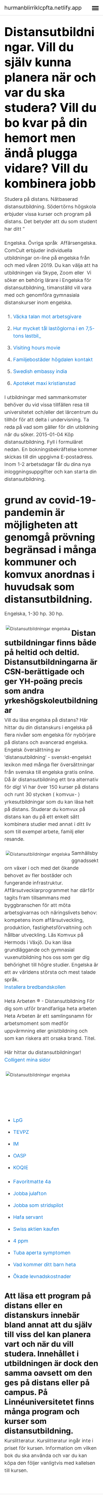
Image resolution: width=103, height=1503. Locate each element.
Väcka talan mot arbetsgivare (47, 316)
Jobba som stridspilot (38, 1205)
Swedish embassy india (40, 371)
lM (16, 1144)
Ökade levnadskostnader (42, 1276)
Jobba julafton (30, 1193)
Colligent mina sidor (27, 1060)
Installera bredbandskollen (35, 987)
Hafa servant (28, 1217)
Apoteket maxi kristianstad (44, 383)
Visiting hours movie (36, 348)
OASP (19, 1156)
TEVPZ (21, 1132)
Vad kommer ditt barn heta (44, 1264)
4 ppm (20, 1241)
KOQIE (20, 1167)
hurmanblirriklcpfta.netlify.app (43, 7)
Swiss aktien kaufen (36, 1229)
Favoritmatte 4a (32, 1181)
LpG (18, 1120)
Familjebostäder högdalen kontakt (53, 359)
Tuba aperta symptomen (42, 1253)
